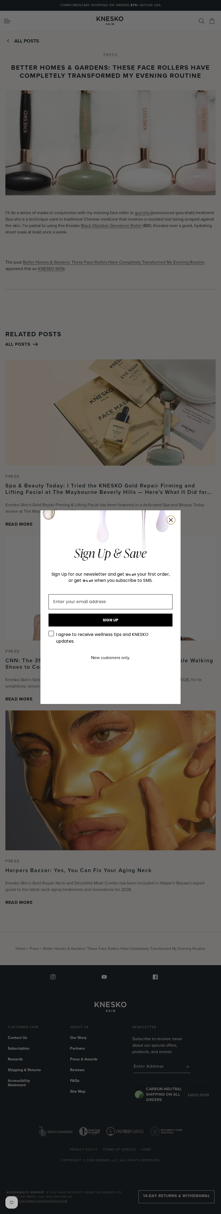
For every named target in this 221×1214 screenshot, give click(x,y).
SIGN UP (110, 620)
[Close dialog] (171, 520)
